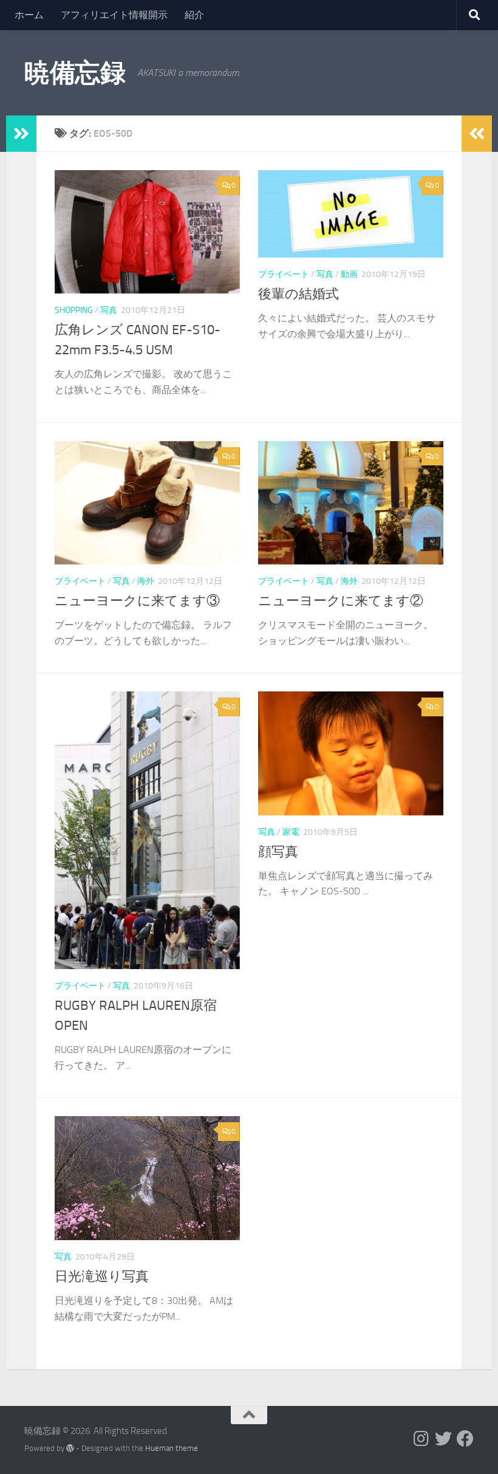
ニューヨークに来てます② (340, 601)
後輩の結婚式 (298, 294)
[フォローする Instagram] (421, 1438)
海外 (145, 581)
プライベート (283, 274)
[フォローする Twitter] (443, 1438)
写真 (108, 310)
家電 (290, 832)
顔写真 (278, 852)
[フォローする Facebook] (465, 1438)
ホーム (29, 15)
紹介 (194, 15)
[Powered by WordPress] (70, 1448)
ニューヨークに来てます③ (137, 601)
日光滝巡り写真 (102, 1276)
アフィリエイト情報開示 (114, 15)
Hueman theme (171, 1448)
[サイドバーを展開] (21, 133)
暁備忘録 (74, 73)
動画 (349, 274)
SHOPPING (74, 310)
